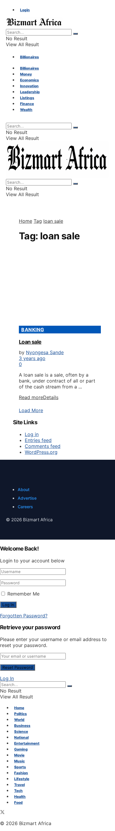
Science (21, 731)
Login (25, 10)
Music (19, 761)
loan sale (53, 221)
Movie (19, 755)
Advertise (27, 498)
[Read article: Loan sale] (57, 287)
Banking (32, 330)
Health (20, 796)
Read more (38, 397)
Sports (20, 767)
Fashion (21, 773)
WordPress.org (41, 452)
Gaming (21, 749)
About (23, 489)
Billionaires (29, 57)
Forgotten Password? (23, 616)
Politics (20, 713)
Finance (27, 103)
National (21, 737)
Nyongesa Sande (45, 352)
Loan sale (30, 342)
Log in (32, 434)
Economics (29, 80)
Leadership (30, 92)
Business (22, 725)
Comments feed (42, 446)
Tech (18, 790)
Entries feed (38, 440)
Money (26, 74)
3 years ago (32, 358)
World (19, 719)
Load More (31, 410)
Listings (27, 98)
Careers (25, 506)
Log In (7, 678)
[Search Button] (75, 34)
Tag (38, 221)
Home (25, 221)
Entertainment (27, 743)
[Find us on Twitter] (2, 813)
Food (18, 802)
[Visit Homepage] (34, 26)
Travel (19, 784)
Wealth (26, 109)
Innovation (29, 86)
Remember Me (23, 594)
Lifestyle (21, 779)
